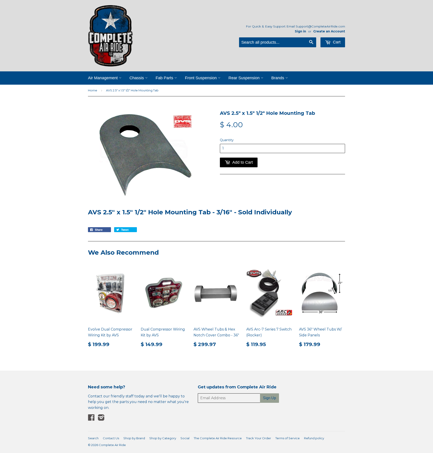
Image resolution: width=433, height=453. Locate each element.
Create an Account (329, 31)
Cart (336, 42)
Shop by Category (162, 438)
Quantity (227, 140)
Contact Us (111, 438)
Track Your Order (258, 438)
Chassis (137, 78)
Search (93, 438)
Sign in (300, 31)
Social (184, 438)
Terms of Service (287, 438)
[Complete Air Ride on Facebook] (91, 419)
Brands (278, 78)
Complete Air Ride (112, 445)
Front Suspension (201, 78)
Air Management (103, 78)
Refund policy (314, 438)
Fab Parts (165, 78)
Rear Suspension (244, 78)
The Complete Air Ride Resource (218, 438)
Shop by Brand (134, 438)
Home (92, 90)
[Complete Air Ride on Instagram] (101, 419)
